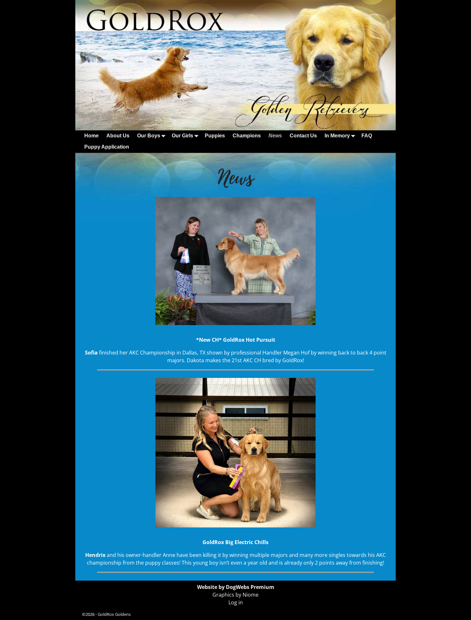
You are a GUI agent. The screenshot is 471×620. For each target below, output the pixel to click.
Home (91, 135)
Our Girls (182, 135)
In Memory (337, 135)
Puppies (215, 135)
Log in (235, 602)
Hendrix (95, 555)
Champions (247, 135)
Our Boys (148, 135)
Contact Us (303, 135)
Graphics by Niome (235, 594)
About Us (117, 135)
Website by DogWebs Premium (235, 587)
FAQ (366, 135)
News (275, 135)
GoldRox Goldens (114, 614)
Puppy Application (106, 147)
